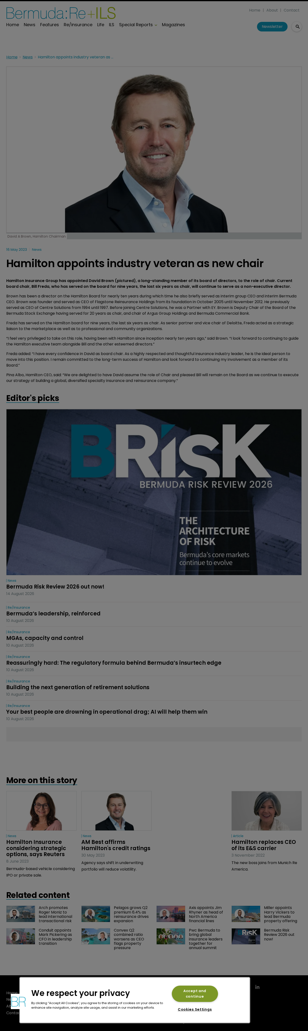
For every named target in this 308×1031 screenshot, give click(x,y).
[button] (18, 1001)
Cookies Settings (195, 1009)
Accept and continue (194, 993)
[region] (134, 1000)
